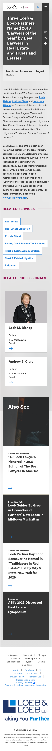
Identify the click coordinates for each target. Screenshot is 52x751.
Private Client (13, 236)
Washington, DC (33, 658)
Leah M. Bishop (20, 327)
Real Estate (11, 221)
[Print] (45, 43)
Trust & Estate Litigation (19, 258)
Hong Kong (26, 664)
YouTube (18, 673)
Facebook (29, 670)
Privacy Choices (23, 682)
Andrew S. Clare (21, 361)
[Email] (45, 32)
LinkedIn (15, 670)
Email (12, 343)
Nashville (15, 658)
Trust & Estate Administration (22, 250)
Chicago (42, 655)
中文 (26, 7)
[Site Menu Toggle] (45, 7)
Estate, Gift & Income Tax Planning (25, 243)
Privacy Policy (17, 676)
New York (27, 655)
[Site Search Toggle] (38, 7)
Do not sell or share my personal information (26, 685)
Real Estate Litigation (17, 228)
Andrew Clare (20, 101)
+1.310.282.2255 (17, 373)
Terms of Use (35, 676)
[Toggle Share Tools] (45, 38)
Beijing (41, 661)
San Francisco (13, 661)
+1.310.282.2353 (17, 339)
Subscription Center (25, 679)
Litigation (10, 265)
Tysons (29, 661)
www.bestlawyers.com (15, 197)
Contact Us (32, 673)
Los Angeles (11, 655)
